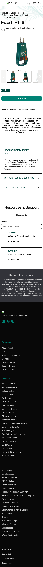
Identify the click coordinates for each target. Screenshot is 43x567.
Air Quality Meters (9, 387)
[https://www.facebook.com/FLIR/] (8, 321)
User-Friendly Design (15, 187)
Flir (3, 352)
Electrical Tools (17, 13)
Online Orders (8, 370)
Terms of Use (7, 563)
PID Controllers (8, 481)
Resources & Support (27, 110)
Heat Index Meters (9, 438)
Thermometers (8, 517)
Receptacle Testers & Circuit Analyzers (20, 15)
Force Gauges (8, 431)
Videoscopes (7, 528)
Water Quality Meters (10, 535)
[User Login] (27, 4)
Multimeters (7, 470)
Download (14, 241)
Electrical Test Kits (9, 420)
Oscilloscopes (8, 474)
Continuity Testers (9, 409)
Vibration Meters (9, 524)
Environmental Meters (11, 427)
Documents (21, 215)
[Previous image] (3, 76)
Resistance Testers (10, 503)
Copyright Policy (8, 558)
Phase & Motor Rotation (12, 478)
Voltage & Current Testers (13, 531)
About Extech (7, 348)
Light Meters (7, 449)
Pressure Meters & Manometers (15, 492)
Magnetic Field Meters (11, 452)
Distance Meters (9, 416)
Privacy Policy (7, 549)
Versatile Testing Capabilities (19, 178)
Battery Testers (8, 391)
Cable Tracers (8, 395)
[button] (13, 76)
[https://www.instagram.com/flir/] (12, 321)
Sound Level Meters (10, 506)
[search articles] (40, 226)
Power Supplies (8, 488)
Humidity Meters (9, 441)
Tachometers (7, 513)
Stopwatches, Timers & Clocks (15, 510)
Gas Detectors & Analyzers (13, 434)
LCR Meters (7, 445)
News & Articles (8, 362)
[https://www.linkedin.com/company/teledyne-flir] (3, 321)
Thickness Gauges (10, 521)
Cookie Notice (7, 554)
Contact (5, 359)
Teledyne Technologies (12, 355)
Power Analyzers (9, 485)
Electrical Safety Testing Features (16, 152)
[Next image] (40, 76)
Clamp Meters (8, 405)
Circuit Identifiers (9, 402)
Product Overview (9, 110)
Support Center (8, 366)
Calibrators (6, 398)
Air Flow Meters (8, 384)
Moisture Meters (8, 456)
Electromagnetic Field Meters (14, 423)
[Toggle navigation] (3, 3)
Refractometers (8, 499)
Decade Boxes (8, 413)
